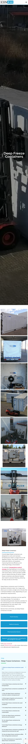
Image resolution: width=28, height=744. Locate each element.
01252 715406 (7, 643)
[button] (26, 2)
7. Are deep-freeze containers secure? (12, 707)
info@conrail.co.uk (9, 645)
